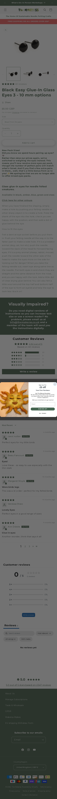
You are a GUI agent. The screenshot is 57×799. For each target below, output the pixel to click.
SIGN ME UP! (42, 408)
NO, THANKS (42, 413)
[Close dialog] (55, 384)
